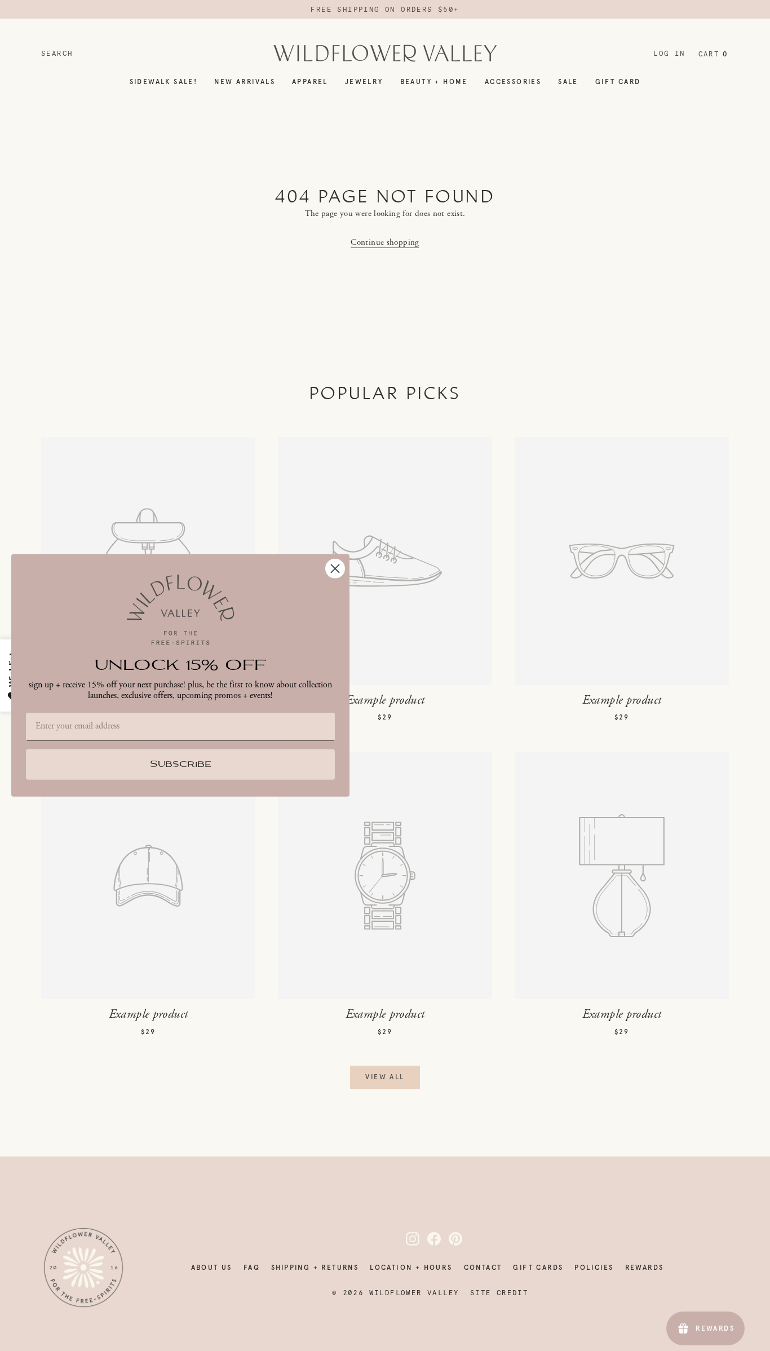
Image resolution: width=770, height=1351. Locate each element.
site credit (499, 1293)
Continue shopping (385, 242)
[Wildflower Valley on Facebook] (427, 1238)
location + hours (411, 1267)
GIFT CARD (618, 82)
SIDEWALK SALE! (164, 82)
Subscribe (180, 765)
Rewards (644, 1267)
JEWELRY (364, 82)
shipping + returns (315, 1267)
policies (593, 1267)
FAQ (252, 1267)
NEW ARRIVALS (244, 82)
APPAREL (310, 82)
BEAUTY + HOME (434, 82)
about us (211, 1267)
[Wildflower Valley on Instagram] (406, 1238)
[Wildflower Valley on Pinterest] (449, 1238)
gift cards (538, 1267)
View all (384, 1077)
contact (483, 1267)
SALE (568, 82)
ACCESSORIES (513, 82)
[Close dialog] (335, 569)
